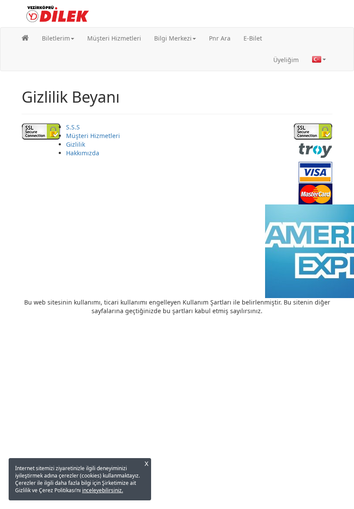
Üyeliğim (286, 60)
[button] (58, 38)
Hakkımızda (82, 153)
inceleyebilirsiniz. (102, 490)
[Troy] (315, 150)
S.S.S (73, 127)
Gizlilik (75, 144)
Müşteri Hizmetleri (114, 38)
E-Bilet (252, 38)
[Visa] (315, 171)
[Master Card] (315, 193)
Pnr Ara (220, 38)
